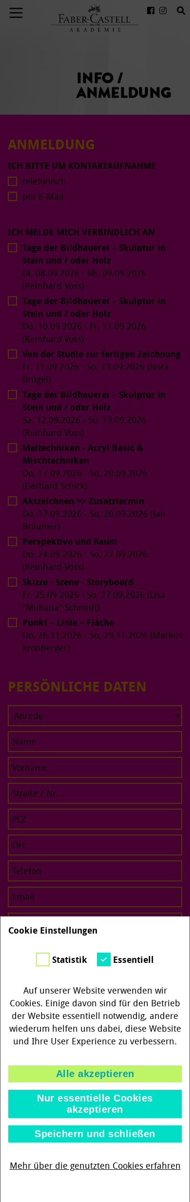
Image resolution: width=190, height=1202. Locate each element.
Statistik (69, 960)
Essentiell (133, 960)
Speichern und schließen (95, 1133)
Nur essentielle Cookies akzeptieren (95, 1104)
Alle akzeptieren (95, 1073)
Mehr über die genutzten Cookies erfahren (95, 1166)
